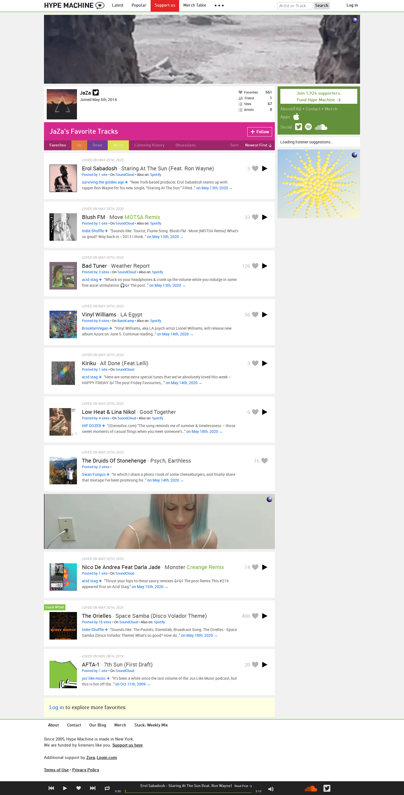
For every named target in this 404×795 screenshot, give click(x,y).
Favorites (57, 145)
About (53, 725)
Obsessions (186, 145)
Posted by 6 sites (95, 320)
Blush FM (93, 217)
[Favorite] (255, 168)
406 (246, 615)
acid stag (90, 279)
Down (97, 145)
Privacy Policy (85, 769)
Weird (118, 145)
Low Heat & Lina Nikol (108, 412)
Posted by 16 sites (96, 621)
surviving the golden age (103, 182)
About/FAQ (290, 109)
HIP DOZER (91, 425)
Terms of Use (56, 769)
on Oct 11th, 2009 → (132, 684)
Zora (90, 757)
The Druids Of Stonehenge (114, 460)
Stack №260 (54, 607)
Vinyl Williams (99, 314)
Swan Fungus (94, 474)
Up (79, 145)
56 (247, 314)
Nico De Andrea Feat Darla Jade (121, 567)
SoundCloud (124, 174)
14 (247, 567)
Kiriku (89, 363)
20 (247, 664)
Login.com (107, 757)
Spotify (155, 174)
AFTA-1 (91, 664)
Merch (331, 109)
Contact (313, 109)
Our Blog (97, 725)
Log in (352, 6)
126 (246, 265)
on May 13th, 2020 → (214, 187)
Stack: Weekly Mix (151, 725)
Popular (139, 6)
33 (247, 217)
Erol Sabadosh (152, 786)
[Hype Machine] (76, 6)
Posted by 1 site (94, 174)
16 (256, 460)
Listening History (149, 145)
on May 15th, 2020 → (150, 586)
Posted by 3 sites (95, 271)
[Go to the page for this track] (63, 178)
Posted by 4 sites (95, 418)
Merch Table (194, 6)
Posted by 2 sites (95, 466)
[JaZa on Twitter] (95, 93)
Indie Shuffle (93, 230)
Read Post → (243, 786)
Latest (117, 6)
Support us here (127, 745)
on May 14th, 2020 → (175, 334)
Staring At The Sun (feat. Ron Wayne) (200, 786)
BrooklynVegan (95, 328)
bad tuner (94, 265)
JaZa (85, 92)
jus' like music (94, 678)
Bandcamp (125, 320)
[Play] (264, 168)
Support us (165, 6)
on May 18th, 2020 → (204, 431)
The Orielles (96, 615)
